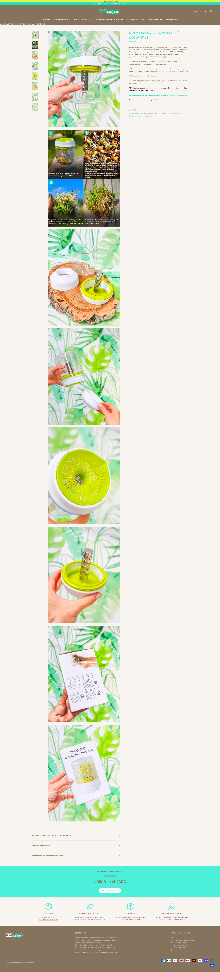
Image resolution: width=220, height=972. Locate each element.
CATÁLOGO (46, 19)
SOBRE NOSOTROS (155, 19)
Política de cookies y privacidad (182, 940)
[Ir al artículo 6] (35, 86)
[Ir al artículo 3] (35, 55)
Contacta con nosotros (179, 945)
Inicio (2, 24)
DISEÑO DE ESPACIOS (61, 19)
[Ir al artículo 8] (35, 107)
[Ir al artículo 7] (35, 96)
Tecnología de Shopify (26, 963)
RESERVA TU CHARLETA (82, 19)
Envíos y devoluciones (178, 943)
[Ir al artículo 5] (35, 76)
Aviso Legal (174, 938)
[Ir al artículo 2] (35, 45)
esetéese (132, 42)
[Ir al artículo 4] (35, 66)
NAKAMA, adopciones (135, 19)
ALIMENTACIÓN (10, 24)
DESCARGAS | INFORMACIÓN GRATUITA (109, 19)
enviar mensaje (110, 890)
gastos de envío (152, 113)
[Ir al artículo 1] (35, 35)
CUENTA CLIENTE (172, 19)
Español (196, 11)
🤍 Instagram (175, 950)
